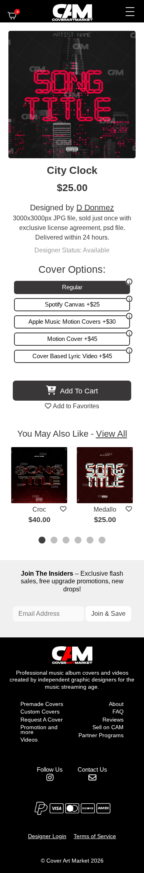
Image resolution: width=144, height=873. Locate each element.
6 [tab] (102, 541)
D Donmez (95, 207)
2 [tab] (54, 541)
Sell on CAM (108, 727)
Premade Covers (41, 704)
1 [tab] (42, 541)
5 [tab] (90, 541)
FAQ (118, 711)
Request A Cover (41, 719)
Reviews (113, 719)
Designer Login (47, 836)
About (116, 704)
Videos (29, 739)
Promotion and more (39, 729)
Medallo (105, 509)
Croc (39, 509)
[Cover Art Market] (66, 11)
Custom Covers (40, 711)
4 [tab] (78, 541)
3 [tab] (66, 541)
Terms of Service (95, 836)
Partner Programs (101, 735)
